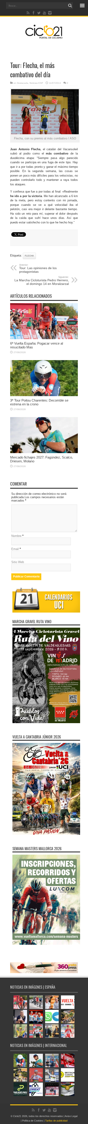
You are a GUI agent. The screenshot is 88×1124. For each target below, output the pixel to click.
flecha (29, 255)
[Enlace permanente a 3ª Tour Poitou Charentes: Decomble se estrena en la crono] (44, 395)
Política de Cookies (32, 1120)
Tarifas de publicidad (56, 1120)
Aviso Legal (71, 1116)
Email (15, 549)
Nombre (16, 536)
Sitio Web (17, 562)
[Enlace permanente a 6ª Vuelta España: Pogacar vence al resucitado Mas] (44, 338)
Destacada (22, 83)
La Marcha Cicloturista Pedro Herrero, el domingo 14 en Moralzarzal (41, 281)
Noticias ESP (36, 83)
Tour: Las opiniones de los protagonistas (38, 268)
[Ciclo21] (44, 37)
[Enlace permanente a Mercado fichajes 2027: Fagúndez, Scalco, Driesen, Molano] (44, 452)
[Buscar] (70, 5)
